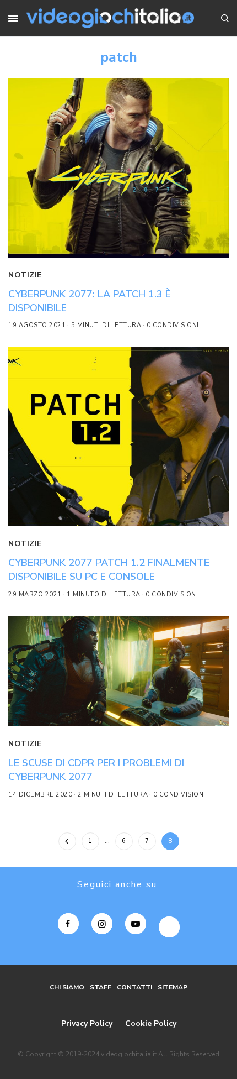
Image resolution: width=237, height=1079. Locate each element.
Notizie (25, 275)
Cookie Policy (150, 1023)
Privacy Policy (86, 1023)
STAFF (100, 987)
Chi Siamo (67, 987)
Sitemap (172, 987)
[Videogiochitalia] (109, 18)
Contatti (134, 987)
